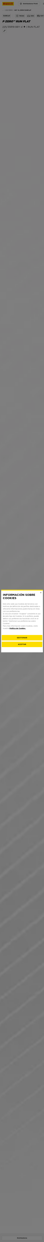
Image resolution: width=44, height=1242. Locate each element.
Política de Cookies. (18, 628)
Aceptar (22, 644)
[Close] (41, 592)
